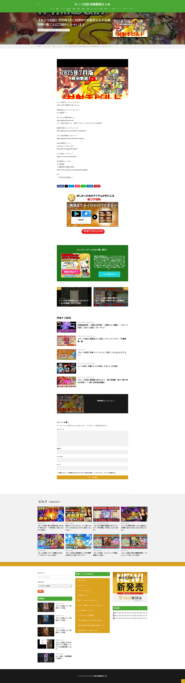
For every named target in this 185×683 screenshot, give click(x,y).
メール (60, 456)
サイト (59, 464)
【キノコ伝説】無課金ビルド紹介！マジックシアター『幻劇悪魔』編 (102, 340)
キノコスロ (94, 9)
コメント (60, 429)
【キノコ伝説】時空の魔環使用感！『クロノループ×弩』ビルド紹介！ (134, 554)
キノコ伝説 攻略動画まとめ (93, 4)
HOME (39, 46)
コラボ (131, 9)
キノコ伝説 (47, 46)
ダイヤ (125, 9)
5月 (128, 613)
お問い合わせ (81, 580)
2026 (114, 613)
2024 (114, 618)
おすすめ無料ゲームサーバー (86, 610)
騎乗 (74, 9)
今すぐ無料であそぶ (109, 274)
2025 (114, 615)
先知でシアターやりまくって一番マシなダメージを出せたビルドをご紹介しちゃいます (78, 528)
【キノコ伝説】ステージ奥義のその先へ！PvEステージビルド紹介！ (50, 554)
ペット (119, 9)
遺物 (83, 9)
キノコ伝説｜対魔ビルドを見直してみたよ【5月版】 (98, 366)
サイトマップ (81, 585)
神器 (105, 9)
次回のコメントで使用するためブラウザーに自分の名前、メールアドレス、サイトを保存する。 (87, 473)
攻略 (57, 9)
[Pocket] (78, 186)
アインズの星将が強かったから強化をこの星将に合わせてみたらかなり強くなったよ (134, 528)
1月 (117, 613)
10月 (140, 615)
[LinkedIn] (89, 186)
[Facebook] (60, 186)
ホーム (52, 9)
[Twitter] (66, 186)
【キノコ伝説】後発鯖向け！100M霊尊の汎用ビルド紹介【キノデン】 (78, 554)
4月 (125, 613)
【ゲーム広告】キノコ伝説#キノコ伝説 (64, 607)
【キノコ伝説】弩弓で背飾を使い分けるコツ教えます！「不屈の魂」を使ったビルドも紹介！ (51, 528)
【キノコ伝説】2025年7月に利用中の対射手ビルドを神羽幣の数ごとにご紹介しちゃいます (88, 46)
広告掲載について (82, 595)
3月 (123, 613)
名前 (59, 448)
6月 (130, 613)
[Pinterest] (97, 186)
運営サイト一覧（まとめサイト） (87, 600)
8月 (135, 613)
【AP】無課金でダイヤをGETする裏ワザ (89, 620)
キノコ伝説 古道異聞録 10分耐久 (64, 657)
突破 (88, 9)
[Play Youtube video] (92, 79)
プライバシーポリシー (84, 590)
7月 (133, 613)
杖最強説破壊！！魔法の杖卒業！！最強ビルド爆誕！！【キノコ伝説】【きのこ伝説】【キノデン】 (103, 326)
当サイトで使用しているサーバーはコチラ (90, 605)
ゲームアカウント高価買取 (85, 615)
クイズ (63, 9)
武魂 (113, 9)
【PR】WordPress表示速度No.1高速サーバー (91, 625)
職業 (78, 9)
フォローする (106, 403)
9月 (138, 615)
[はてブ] (71, 186)
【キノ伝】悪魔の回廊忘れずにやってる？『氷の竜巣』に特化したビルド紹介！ (105, 528)
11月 (143, 615)
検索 (40, 591)
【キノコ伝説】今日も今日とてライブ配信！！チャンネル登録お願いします (64, 646)
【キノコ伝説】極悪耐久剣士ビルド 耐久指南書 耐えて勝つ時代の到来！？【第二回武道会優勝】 (103, 381)
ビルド (69, 9)
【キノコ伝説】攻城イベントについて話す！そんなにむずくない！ (102, 354)
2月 (120, 613)
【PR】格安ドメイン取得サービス (87, 630)
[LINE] (83, 186)
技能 (101, 9)
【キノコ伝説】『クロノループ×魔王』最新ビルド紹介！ (106, 554)
